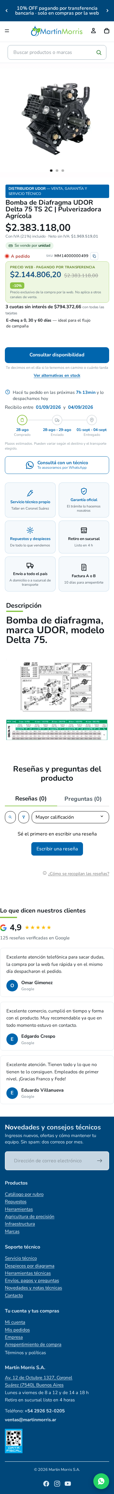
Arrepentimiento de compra (33, 1344)
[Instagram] (57, 1483)
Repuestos (15, 1202)
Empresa (14, 1337)
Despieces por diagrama (29, 1266)
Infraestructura (20, 1224)
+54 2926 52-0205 (45, 1411)
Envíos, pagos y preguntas (32, 1280)
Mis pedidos (17, 1330)
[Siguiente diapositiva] (107, 10)
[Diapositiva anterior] (6, 10)
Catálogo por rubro (24, 1194)
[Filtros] (23, 817)
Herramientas (19, 1209)
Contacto (14, 1295)
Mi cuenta (15, 1322)
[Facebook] (46, 1483)
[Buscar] (98, 52)
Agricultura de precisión (29, 1216)
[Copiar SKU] (94, 256)
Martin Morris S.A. (64, 1469)
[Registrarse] (99, 1160)
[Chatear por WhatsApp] (101, 1481)
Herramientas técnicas (28, 1273)
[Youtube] (67, 1483)
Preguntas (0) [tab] (83, 799)
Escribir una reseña (57, 849)
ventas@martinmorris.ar (30, 1420)
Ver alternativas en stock (57, 375)
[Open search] (10, 817)
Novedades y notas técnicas (33, 1288)
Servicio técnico (21, 1258)
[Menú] (7, 31)
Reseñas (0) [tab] (31, 799)
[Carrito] (106, 30)
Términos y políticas (25, 1353)
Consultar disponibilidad (57, 354)
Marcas (12, 1231)
